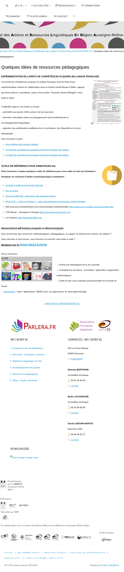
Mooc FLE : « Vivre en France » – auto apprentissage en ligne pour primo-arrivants (45, 201)
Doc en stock (12, 191)
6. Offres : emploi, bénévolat (23, 380)
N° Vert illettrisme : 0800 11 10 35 (43, 558)
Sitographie (9, 291)
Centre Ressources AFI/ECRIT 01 (76, 51)
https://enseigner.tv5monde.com (55, 212)
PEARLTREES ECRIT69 (33, 245)
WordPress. (114, 565)
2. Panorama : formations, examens (27, 354)
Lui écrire (74, 386)
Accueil (3, 51)
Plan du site (11, 558)
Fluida (104, 565)
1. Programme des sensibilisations (26, 348)
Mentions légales (55, 553)
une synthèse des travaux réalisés (22, 144)
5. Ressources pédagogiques (24, 374)
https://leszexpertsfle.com (30, 217)
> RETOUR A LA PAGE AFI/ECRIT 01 (62, 303)
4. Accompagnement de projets (25, 367)
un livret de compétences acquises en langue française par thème (37, 155)
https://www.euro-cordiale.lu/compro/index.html (91, 207)
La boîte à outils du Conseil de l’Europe (24, 185)
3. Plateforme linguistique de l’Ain (26, 361)
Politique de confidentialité (88, 553)
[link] (74, 16)
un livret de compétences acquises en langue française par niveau (37, 150)
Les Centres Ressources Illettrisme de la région (34, 51)
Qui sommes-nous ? (29, 553)
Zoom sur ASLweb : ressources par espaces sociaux (31, 196)
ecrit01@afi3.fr (77, 359)
